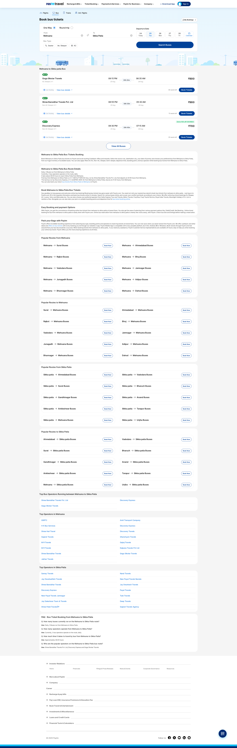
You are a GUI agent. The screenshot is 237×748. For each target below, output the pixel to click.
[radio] (49, 27)
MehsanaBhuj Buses (134, 256)
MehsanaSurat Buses (55, 245)
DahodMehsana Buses (135, 355)
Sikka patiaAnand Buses (135, 397)
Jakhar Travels (47, 559)
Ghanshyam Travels (128, 537)
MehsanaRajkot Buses (56, 256)
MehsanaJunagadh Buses (58, 279)
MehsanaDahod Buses (135, 291)
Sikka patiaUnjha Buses (135, 420)
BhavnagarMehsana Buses (58, 355)
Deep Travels (125, 601)
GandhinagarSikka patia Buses (60, 462)
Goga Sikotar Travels (49, 506)
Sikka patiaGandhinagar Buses (60, 397)
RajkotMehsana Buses (56, 321)
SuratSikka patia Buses (56, 450)
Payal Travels (125, 590)
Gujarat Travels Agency (129, 607)
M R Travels (46, 542)
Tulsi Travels (125, 596)
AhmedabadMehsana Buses (137, 310)
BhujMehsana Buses (134, 321)
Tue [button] (150, 35)
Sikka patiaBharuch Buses (136, 386)
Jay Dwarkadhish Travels (51, 579)
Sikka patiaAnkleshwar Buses (59, 408)
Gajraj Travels (125, 542)
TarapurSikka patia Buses (136, 473)
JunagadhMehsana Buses (58, 344)
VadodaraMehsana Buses (57, 332)
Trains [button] (68, 13)
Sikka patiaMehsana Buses (58, 420)
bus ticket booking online (121, 199)
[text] (118, 12)
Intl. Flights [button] (82, 13)
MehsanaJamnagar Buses (136, 268)
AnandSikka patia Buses (135, 462)
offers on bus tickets (55, 226)
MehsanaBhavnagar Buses (58, 291)
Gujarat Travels (47, 537)
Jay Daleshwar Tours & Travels (54, 601)
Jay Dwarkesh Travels (129, 585)
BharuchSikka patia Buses (136, 450)
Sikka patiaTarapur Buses (136, 408)
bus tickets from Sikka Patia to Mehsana (76, 182)
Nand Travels (125, 574)
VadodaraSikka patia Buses (137, 439)
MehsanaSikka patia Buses (58, 484)
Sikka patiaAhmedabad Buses (59, 374)
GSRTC (44, 520)
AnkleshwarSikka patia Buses (59, 473)
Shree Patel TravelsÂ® (50, 607)
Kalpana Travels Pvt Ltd (129, 548)
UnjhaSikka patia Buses (135, 484)
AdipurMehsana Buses (135, 344)
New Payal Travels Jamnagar (53, 596)
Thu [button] (169, 35)
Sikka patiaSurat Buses (56, 386)
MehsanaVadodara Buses (57, 268)
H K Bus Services (48, 526)
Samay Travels (47, 574)
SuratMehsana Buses (55, 310)
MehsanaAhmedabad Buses (137, 245)
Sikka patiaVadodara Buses (137, 374)
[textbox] (63, 35)
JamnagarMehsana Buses (136, 332)
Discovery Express (127, 500)
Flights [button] (45, 13)
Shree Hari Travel (48, 531)
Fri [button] (179, 35)
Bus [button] (57, 13)
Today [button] (140, 35)
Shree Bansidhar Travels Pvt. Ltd (54, 500)
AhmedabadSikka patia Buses (59, 439)
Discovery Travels (127, 531)
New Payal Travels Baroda (130, 579)
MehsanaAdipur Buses (135, 279)
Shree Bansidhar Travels (51, 554)
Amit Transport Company (130, 520)
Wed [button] (160, 35)
